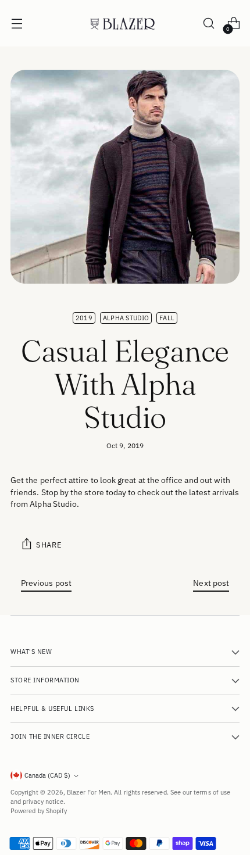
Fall (166, 318)
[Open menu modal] (16, 23)
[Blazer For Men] (125, 23)
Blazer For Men (88, 792)
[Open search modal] (208, 23)
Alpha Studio (126, 318)
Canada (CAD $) (47, 775)
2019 (84, 318)
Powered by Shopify (38, 811)
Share (49, 544)
